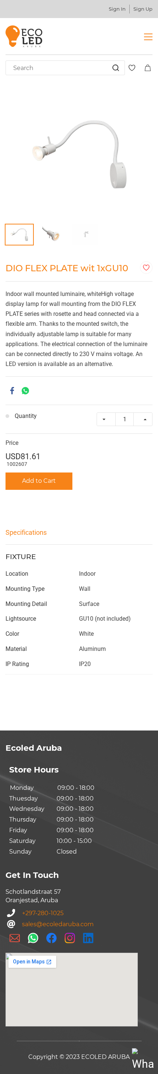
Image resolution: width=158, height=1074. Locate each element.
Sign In (117, 9)
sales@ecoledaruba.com (58, 924)
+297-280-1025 (43, 913)
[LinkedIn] (88, 938)
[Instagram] (69, 938)
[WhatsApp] (25, 390)
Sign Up (142, 9)
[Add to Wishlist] (146, 267)
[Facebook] (12, 390)
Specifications (26, 532)
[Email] (14, 938)
